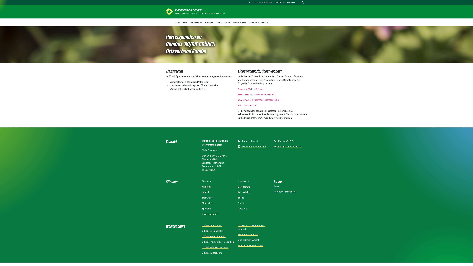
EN (255, 2)
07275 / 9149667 (285, 141)
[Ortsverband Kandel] (169, 11)
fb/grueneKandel (249, 141)
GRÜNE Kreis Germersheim (215, 247)
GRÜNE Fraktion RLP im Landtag (218, 241)
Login (276, 186)
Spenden (220, 13)
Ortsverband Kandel (187, 13)
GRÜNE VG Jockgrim (212, 252)
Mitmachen (207, 13)
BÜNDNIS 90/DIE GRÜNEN (188, 10)
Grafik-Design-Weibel (248, 239)
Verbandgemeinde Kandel (250, 245)
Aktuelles (206, 186)
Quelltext (242, 208)
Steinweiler (207, 197)
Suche (241, 197)
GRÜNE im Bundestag (212, 230)
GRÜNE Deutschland (212, 225)
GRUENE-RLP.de (265, 2)
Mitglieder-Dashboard (285, 191)
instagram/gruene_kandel (253, 146)
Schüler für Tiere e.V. (248, 234)
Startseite (206, 181)
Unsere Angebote (210, 214)
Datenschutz (244, 186)
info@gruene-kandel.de (289, 146)
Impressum (243, 181)
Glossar (241, 203)
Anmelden (291, 2)
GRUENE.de (279, 2)
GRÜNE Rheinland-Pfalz (214, 236)
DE (250, 2)
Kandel (205, 192)
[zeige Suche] (302, 2)
